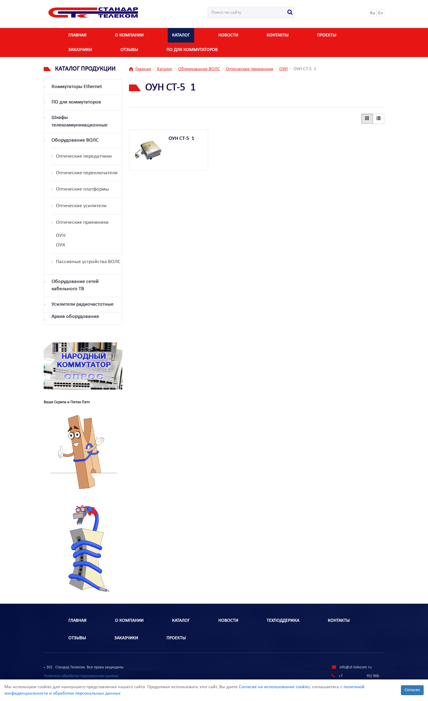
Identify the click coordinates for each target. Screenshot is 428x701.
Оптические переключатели (87, 173)
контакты (278, 35)
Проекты (326, 35)
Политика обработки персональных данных (81, 676)
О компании (129, 35)
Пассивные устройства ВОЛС (88, 262)
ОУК (60, 245)
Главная (77, 35)
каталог (181, 35)
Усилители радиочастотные (83, 304)
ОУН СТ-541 (181, 138)
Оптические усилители (81, 206)
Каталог (164, 69)
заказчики (80, 49)
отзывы (129, 49)
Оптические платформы (82, 189)
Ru (372, 13)
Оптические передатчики (84, 156)
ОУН (61, 235)
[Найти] (290, 12)
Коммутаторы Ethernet (77, 86)
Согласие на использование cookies (274, 687)
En (380, 13)
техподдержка (283, 620)
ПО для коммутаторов (192, 49)
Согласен (412, 690)
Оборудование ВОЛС (75, 140)
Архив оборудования (75, 316)
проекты (176, 638)
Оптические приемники (82, 222)
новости (228, 35)
